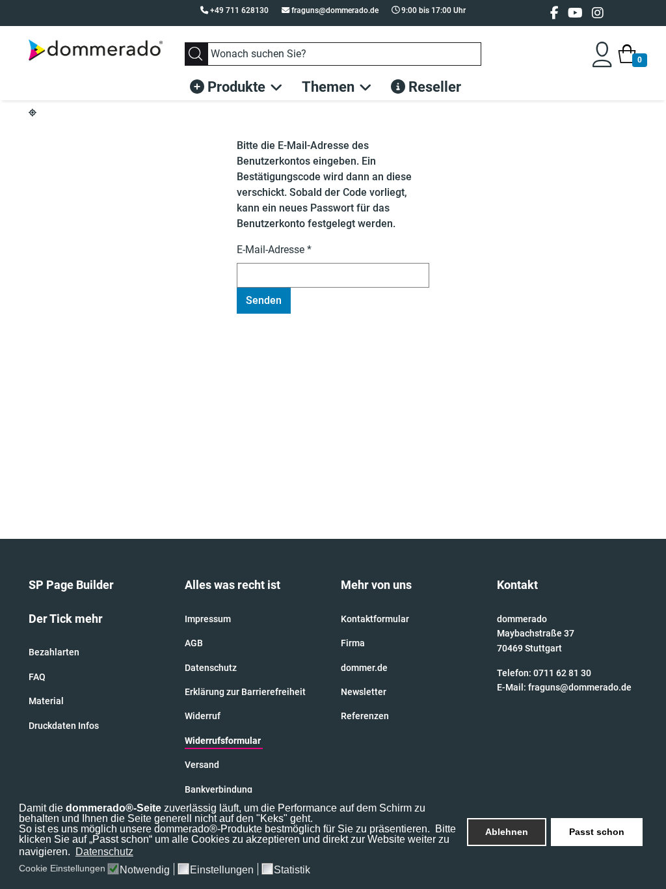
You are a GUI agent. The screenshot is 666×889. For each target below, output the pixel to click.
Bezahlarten (54, 652)
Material (46, 701)
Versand (202, 764)
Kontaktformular (375, 619)
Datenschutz (211, 668)
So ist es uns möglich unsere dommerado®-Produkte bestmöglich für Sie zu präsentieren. (226, 828)
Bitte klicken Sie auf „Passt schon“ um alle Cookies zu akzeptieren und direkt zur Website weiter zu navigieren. (237, 840)
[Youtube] (575, 13)
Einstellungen (222, 870)
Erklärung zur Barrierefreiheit (245, 692)
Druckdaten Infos (64, 725)
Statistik (292, 870)
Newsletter (363, 692)
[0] (627, 54)
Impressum (208, 619)
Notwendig (145, 870)
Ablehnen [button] (506, 832)
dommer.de (364, 668)
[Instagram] (598, 13)
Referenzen (365, 716)
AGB (194, 643)
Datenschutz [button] (104, 851)
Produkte (234, 87)
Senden (264, 300)
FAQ (37, 677)
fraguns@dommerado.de (335, 10)
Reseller (433, 87)
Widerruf (202, 716)
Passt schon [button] (596, 832)
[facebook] (554, 13)
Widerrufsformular (223, 740)
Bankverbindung (218, 789)
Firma (353, 643)
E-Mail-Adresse (274, 249)
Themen (328, 87)
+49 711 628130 (239, 10)
